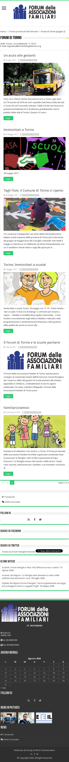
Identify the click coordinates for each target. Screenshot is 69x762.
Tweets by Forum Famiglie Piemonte (18, 552)
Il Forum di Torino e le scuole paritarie (32, 342)
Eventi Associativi (12, 502)
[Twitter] (40, 519)
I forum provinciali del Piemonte (23, 31)
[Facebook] (34, 519)
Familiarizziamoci (16, 408)
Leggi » (8, 118)
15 (54, 673)
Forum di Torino (28, 60)
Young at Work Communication (41, 750)
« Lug (3, 687)
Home (3, 31)
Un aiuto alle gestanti (20, 55)
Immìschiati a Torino (19, 130)
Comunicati (9, 497)
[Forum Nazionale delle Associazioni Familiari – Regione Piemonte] (34, 11)
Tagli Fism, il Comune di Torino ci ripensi (33, 190)
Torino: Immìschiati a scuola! (25, 265)
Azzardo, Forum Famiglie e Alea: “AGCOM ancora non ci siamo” (31, 567)
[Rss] (28, 519)
